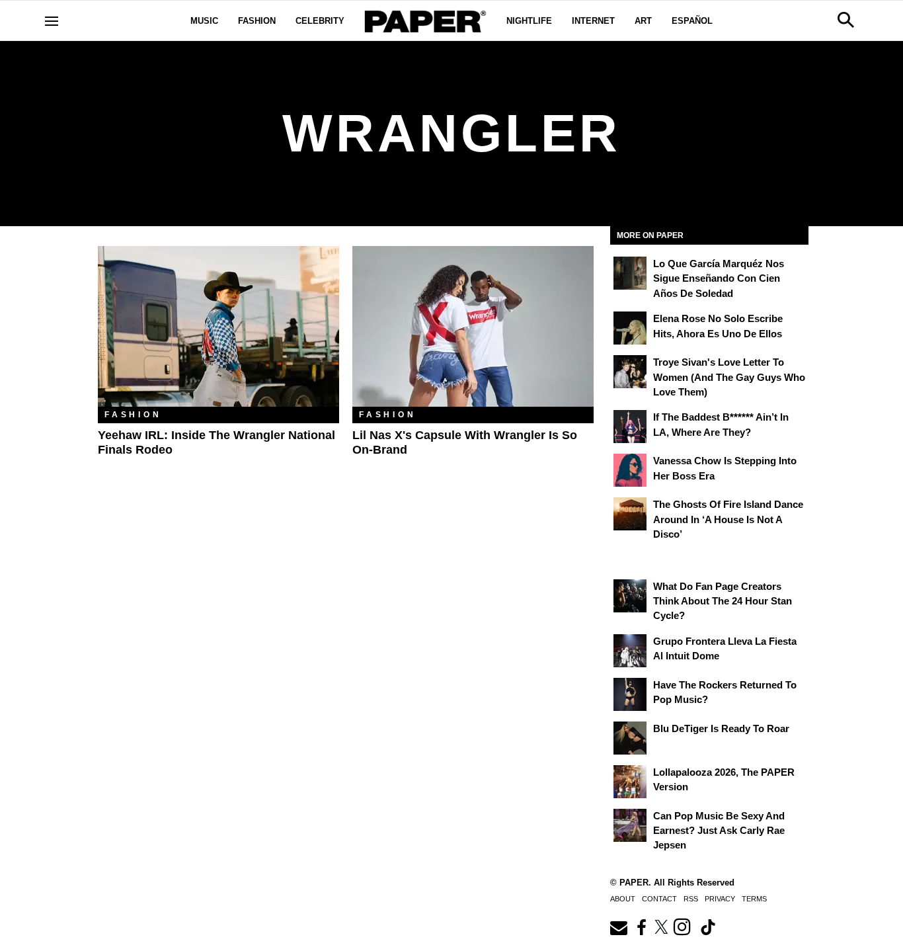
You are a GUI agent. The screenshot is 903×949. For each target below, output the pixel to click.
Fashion (257, 21)
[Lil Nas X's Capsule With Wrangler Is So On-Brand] (473, 326)
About (622, 899)
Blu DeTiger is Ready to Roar (721, 728)
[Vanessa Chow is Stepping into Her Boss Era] (630, 470)
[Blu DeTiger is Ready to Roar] (630, 738)
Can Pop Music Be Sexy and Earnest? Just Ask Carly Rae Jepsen (719, 830)
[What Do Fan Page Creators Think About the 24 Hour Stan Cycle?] (630, 595)
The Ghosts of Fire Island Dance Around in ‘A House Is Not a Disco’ (728, 519)
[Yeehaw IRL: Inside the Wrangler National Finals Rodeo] (218, 326)
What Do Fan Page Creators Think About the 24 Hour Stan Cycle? (722, 601)
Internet (593, 21)
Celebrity (319, 21)
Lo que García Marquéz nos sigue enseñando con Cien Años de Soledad (718, 278)
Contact (659, 899)
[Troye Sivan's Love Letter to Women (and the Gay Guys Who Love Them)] (630, 371)
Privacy (720, 899)
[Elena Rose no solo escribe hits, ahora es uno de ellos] (630, 328)
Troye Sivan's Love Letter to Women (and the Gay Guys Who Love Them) (729, 376)
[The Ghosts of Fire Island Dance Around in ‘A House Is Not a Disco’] (630, 513)
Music (204, 21)
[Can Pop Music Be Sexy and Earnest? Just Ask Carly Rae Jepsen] (630, 825)
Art (643, 21)
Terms (754, 899)
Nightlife (529, 21)
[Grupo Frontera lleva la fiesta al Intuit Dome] (630, 650)
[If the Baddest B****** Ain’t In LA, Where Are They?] (630, 426)
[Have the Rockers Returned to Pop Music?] (630, 694)
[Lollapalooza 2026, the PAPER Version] (630, 781)
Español (692, 21)
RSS (691, 899)
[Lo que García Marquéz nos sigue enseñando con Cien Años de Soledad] (630, 273)
